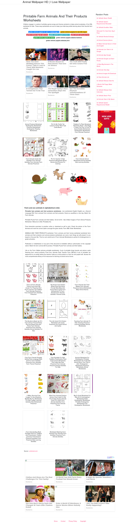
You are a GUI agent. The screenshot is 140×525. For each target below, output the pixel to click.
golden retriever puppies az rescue (44, 38)
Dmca (56, 521)
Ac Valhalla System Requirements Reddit (103, 104)
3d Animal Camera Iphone (104, 40)
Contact (63, 521)
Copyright (83, 521)
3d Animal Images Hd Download (106, 73)
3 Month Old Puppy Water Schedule (104, 85)
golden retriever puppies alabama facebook (69, 38)
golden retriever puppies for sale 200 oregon (74, 32)
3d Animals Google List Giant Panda (105, 60)
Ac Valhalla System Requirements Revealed (104, 23)
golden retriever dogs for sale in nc (37, 35)
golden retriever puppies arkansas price (58, 40)
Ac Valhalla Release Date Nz (105, 81)
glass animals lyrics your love (80, 35)
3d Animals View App (103, 70)
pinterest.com (33, 451)
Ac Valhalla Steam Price (104, 95)
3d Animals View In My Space (105, 99)
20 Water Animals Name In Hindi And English (106, 45)
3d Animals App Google (104, 55)
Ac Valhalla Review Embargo (105, 36)
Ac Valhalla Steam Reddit (104, 18)
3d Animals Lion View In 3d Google (105, 50)
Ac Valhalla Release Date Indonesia (104, 91)
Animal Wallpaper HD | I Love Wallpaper (46, 2)
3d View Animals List (103, 77)
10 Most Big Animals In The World (105, 65)
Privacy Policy (73, 521)
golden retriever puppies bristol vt (59, 35)
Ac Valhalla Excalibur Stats (105, 27)
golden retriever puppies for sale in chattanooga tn (44, 32)
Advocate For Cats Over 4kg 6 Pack (106, 32)
